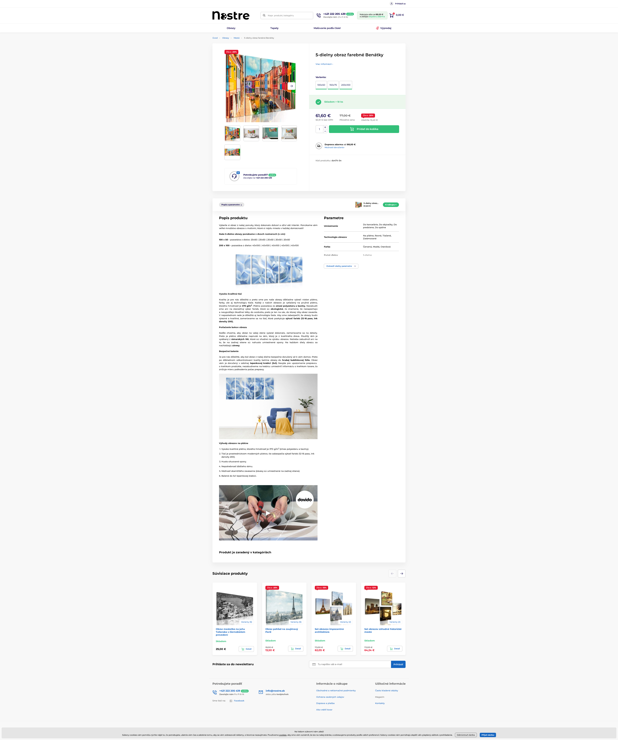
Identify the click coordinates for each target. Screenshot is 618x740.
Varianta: (321, 77)
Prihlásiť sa (400, 3)
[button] (291, 86)
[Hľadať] (264, 15)
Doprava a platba (325, 703)
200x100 (345, 84)
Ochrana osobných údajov (330, 697)
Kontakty (380, 703)
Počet (319, 129)
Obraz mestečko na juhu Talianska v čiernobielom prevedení (230, 632)
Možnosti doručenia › (335, 147)
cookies (282, 735)
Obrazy (225, 38)
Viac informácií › (324, 64)
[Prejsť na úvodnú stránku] (230, 15)
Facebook (239, 700)
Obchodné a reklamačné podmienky (336, 690)
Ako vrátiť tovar (324, 709)
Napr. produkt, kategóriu (281, 15)
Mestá (236, 38)
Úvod (215, 38)
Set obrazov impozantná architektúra (329, 630)
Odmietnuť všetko (466, 735)
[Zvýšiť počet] (325, 127)
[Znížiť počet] (325, 131)
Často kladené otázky (386, 690)
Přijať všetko (488, 735)
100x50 (321, 84)
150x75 (333, 84)
